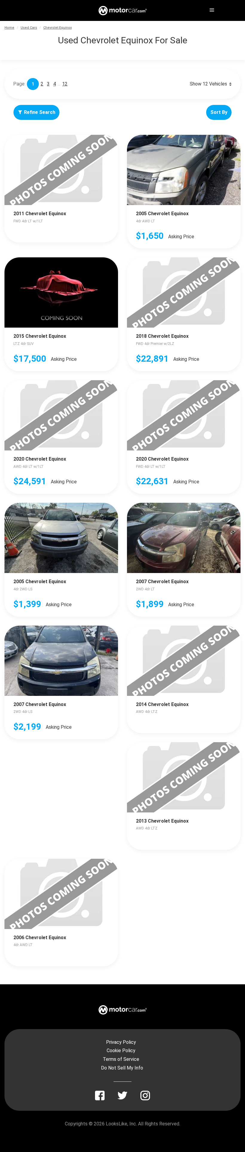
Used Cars (29, 28)
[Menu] (211, 9)
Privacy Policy (121, 1042)
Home (9, 28)
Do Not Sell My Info (122, 1068)
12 (65, 84)
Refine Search (39, 112)
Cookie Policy (121, 1050)
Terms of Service (121, 1059)
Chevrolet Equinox (57, 28)
